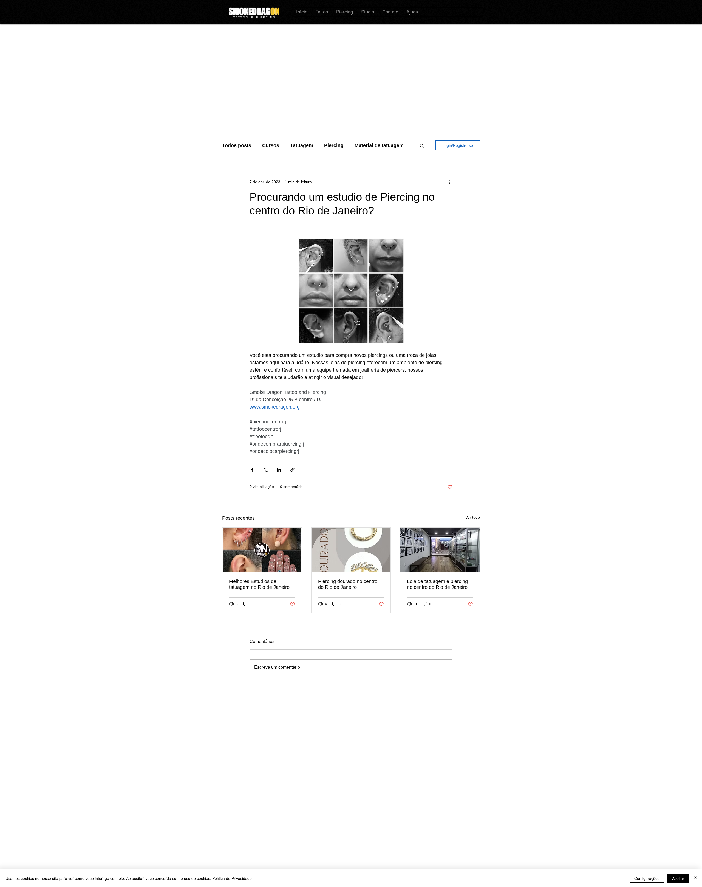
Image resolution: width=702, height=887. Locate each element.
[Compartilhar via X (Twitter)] (265, 469)
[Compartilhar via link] (292, 469)
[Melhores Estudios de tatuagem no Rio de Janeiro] (262, 550)
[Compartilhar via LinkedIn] (279, 469)
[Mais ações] (449, 182)
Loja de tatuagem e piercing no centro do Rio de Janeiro (437, 584)
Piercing (334, 145)
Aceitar (678, 878)
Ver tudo (472, 517)
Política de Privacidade (232, 878)
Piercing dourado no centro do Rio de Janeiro (347, 584)
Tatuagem (301, 145)
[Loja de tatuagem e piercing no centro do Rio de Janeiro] (440, 550)
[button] (421, 145)
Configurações (646, 878)
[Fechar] (695, 878)
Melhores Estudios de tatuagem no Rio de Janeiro (259, 584)
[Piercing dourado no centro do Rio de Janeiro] (351, 550)
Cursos (270, 145)
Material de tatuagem (379, 145)
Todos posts (236, 145)
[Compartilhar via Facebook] (252, 469)
